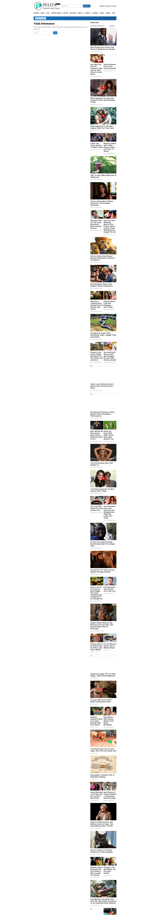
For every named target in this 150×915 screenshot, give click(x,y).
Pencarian (87, 6)
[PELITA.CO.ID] (47, 6)
